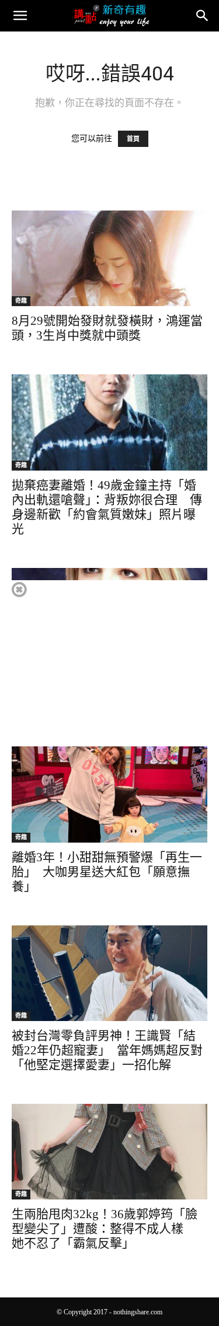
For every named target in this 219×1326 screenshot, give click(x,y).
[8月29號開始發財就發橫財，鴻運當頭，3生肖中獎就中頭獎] (109, 258)
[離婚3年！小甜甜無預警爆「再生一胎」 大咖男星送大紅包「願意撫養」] (109, 794)
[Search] (202, 15)
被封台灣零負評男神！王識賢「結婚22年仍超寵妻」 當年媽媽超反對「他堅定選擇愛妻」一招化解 (107, 1050)
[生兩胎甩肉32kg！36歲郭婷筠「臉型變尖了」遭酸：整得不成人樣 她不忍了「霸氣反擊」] (109, 1151)
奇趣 (21, 300)
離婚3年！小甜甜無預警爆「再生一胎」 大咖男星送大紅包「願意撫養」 (107, 871)
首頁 (133, 138)
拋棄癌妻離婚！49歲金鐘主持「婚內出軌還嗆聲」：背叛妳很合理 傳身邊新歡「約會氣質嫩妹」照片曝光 (107, 507)
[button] (20, 15)
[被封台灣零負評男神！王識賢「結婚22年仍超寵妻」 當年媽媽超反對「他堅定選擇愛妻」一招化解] (109, 973)
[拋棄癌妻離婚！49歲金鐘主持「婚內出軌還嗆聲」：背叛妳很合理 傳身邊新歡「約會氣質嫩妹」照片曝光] (109, 422)
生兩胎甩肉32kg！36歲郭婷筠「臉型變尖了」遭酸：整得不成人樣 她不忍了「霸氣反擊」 (104, 1228)
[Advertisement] (109, 661)
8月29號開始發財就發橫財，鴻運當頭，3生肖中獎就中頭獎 (107, 328)
